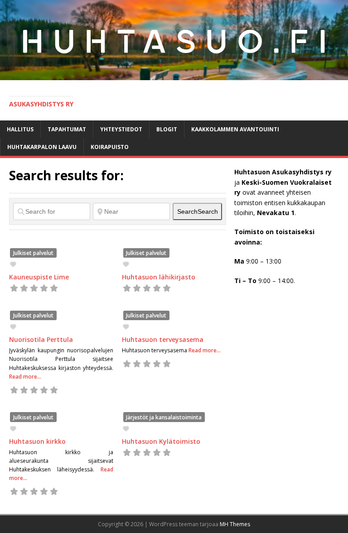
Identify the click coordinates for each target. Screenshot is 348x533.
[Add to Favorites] (14, 264)
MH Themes (235, 524)
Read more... (25, 376)
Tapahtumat (67, 129)
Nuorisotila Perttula (41, 339)
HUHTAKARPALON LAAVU (42, 147)
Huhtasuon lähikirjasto (158, 277)
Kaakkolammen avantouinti (235, 129)
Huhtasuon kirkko (37, 441)
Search (197, 211)
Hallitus (20, 129)
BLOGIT (166, 129)
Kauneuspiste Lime (39, 277)
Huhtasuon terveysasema (162, 339)
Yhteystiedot (121, 129)
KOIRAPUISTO (110, 147)
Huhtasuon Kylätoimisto (161, 441)
